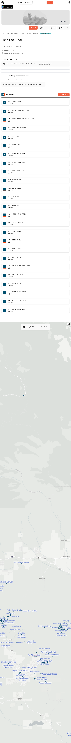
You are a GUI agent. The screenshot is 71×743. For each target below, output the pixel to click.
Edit (34, 28)
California (14, 33)
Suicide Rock (45, 33)
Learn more (33, 76)
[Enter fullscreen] (68, 324)
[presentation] (63, 21)
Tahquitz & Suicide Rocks (29, 33)
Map (54, 28)
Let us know (37, 84)
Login (50, 2)
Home (2, 33)
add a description (44, 64)
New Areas (65, 94)
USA (8, 33)
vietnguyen (14, 53)
